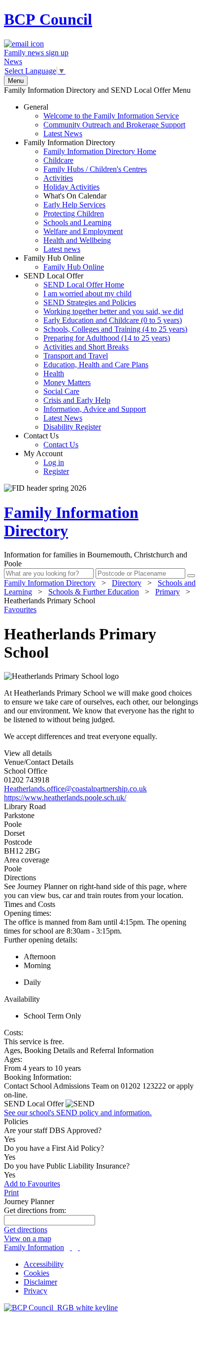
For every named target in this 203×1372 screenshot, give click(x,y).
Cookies (36, 1273)
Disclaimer (40, 1282)
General (104, 120)
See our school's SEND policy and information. (78, 1112)
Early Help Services (74, 204)
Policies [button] (16, 1121)
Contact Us (51, 440)
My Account (46, 462)
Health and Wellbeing (77, 240)
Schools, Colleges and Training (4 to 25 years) (115, 329)
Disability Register (72, 427)
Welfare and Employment (83, 231)
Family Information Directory (90, 195)
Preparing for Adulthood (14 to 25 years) (106, 338)
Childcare (58, 160)
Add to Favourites (32, 1183)
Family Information (34, 1247)
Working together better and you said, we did (113, 311)
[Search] (191, 575)
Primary (167, 592)
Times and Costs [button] (29, 904)
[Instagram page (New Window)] (79, 1247)
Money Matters (67, 382)
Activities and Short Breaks (86, 347)
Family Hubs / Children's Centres (95, 169)
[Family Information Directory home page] (61, 1307)
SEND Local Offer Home (83, 284)
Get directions (25, 1229)
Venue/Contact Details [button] (38, 762)
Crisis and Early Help (76, 400)
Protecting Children (73, 213)
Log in (53, 462)
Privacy (35, 1291)
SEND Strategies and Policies (89, 302)
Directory (126, 583)
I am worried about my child (87, 293)
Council (48, 19)
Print (11, 1192)
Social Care (61, 391)
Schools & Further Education (93, 592)
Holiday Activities (71, 187)
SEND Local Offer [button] (35, 1103)
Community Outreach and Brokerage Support (114, 124)
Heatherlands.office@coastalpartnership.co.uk (75, 788)
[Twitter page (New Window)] (71, 1247)
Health (53, 373)
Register (56, 471)
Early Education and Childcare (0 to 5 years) (112, 320)
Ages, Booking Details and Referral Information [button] (79, 1050)
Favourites (20, 609)
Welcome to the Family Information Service (111, 116)
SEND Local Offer (105, 351)
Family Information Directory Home (99, 151)
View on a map (27, 1238)
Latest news (61, 249)
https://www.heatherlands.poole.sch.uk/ (65, 797)
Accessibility (44, 1264)
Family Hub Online (64, 262)
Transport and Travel (75, 356)
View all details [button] (28, 753)
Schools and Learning (77, 222)
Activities (58, 178)
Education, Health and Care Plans (95, 364)
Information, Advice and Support (94, 409)
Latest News (62, 133)
